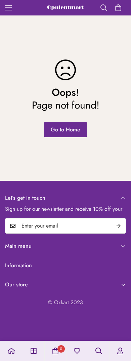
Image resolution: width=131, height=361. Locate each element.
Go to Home (65, 129)
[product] (11, 351)
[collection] (33, 351)
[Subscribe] (118, 226)
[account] (120, 351)
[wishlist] (77, 351)
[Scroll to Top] (119, 325)
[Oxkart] (65, 7)
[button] (118, 7)
